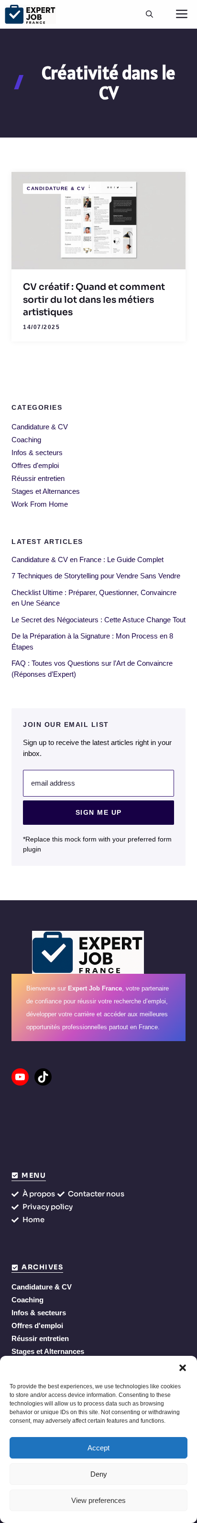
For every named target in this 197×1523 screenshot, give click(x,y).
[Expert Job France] (30, 14)
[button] (182, 1368)
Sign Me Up (99, 812)
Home (33, 1219)
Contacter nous (96, 1193)
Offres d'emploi (35, 465)
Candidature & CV (56, 188)
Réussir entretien (38, 478)
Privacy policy (47, 1206)
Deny (98, 1474)
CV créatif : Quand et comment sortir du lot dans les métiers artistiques (94, 299)
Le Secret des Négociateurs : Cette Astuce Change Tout (98, 620)
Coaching (26, 440)
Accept (98, 1448)
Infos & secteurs (37, 452)
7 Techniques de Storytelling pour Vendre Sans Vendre (95, 576)
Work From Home (39, 504)
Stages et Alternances (45, 491)
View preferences (98, 1500)
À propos (38, 1193)
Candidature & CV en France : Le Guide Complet (87, 559)
